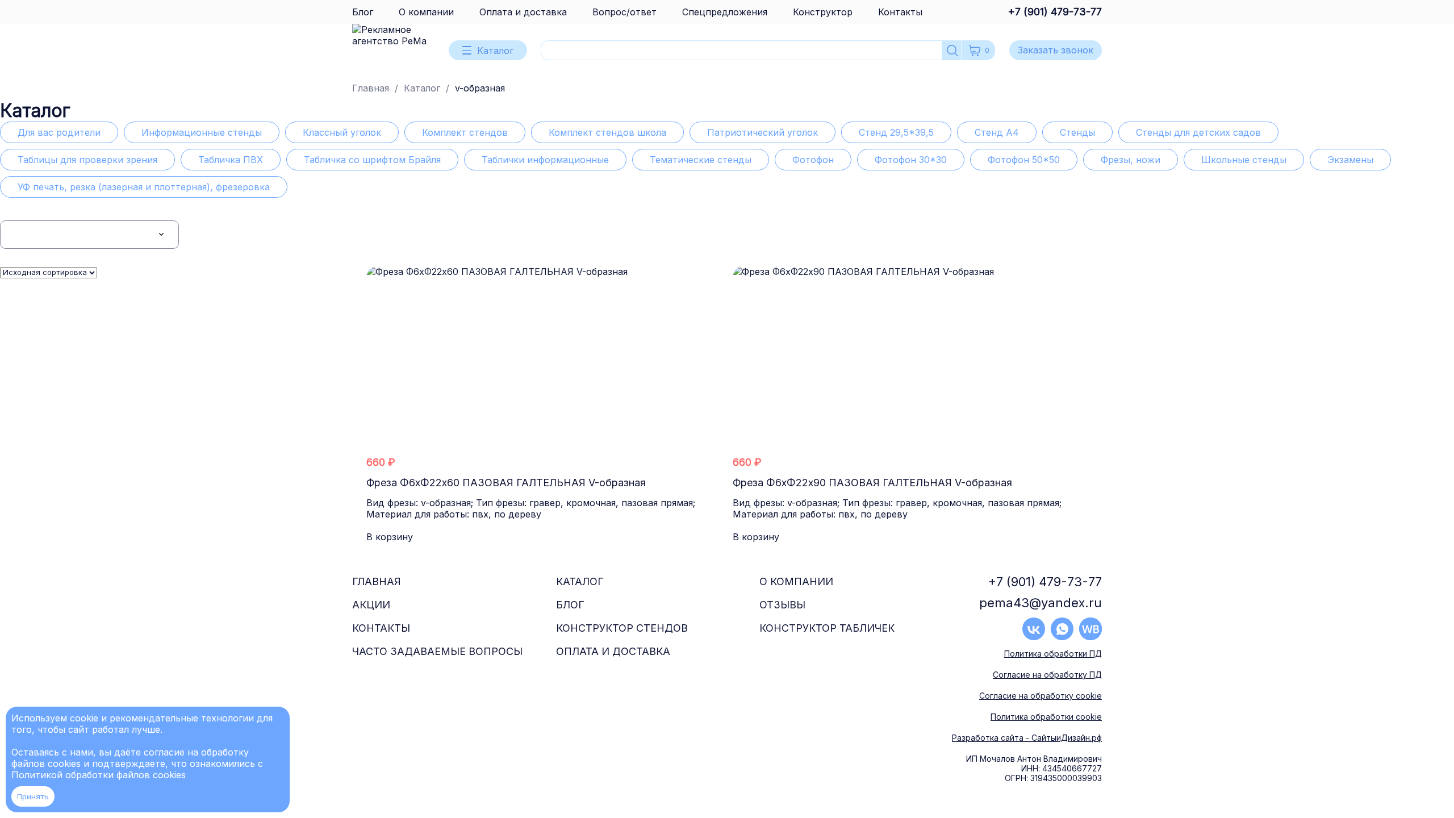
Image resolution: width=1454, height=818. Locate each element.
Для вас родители (59, 132)
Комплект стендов (465, 132)
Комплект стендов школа (607, 132)
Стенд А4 (997, 132)
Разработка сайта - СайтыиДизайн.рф (1027, 737)
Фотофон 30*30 (911, 159)
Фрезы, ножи (1130, 159)
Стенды (1077, 132)
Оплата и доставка (523, 12)
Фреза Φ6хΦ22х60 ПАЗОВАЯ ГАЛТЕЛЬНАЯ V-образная (506, 483)
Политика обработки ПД (1053, 653)
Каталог (422, 88)
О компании (426, 12)
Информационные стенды (201, 132)
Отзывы (782, 605)
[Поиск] (952, 50)
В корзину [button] (389, 536)
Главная (370, 88)
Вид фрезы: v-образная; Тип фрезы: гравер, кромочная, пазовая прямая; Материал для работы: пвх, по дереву (530, 508)
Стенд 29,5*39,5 (896, 132)
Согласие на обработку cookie (1040, 695)
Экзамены (1350, 159)
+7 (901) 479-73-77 (1055, 12)
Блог (362, 12)
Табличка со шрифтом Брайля (372, 159)
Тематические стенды (700, 159)
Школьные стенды (1243, 159)
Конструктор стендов (622, 628)
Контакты (900, 12)
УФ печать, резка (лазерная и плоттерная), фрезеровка (144, 187)
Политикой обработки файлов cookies (98, 775)
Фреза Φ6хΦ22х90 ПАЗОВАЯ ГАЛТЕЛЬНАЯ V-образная (872, 483)
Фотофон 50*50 (1024, 159)
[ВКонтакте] (1033, 628)
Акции (371, 605)
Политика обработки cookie (1046, 716)
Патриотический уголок (762, 132)
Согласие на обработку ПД (1047, 674)
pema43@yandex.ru (1040, 602)
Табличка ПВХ (230, 159)
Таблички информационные (545, 159)
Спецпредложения (724, 12)
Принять (33, 796)
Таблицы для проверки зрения (87, 159)
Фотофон (813, 159)
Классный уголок (342, 132)
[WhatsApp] (1062, 628)
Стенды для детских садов (1198, 132)
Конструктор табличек (827, 628)
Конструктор (823, 12)
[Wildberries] (1090, 628)
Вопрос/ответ (624, 12)
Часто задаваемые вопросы (437, 651)
